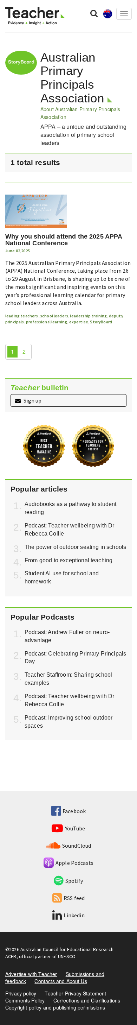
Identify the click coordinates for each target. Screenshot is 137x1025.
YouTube (75, 828)
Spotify (74, 880)
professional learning (46, 321)
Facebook (74, 811)
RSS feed (74, 897)
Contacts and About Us (60, 981)
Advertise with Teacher (31, 973)
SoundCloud (76, 845)
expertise (78, 321)
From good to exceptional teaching (68, 560)
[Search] (94, 13)
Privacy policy (20, 993)
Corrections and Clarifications (86, 1000)
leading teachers (21, 315)
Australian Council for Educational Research (66, 949)
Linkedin (74, 915)
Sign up (31, 400)
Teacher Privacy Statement (75, 993)
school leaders (54, 315)
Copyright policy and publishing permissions (55, 1007)
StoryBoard (101, 321)
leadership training (88, 315)
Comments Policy (25, 1000)
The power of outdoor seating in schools (75, 547)
